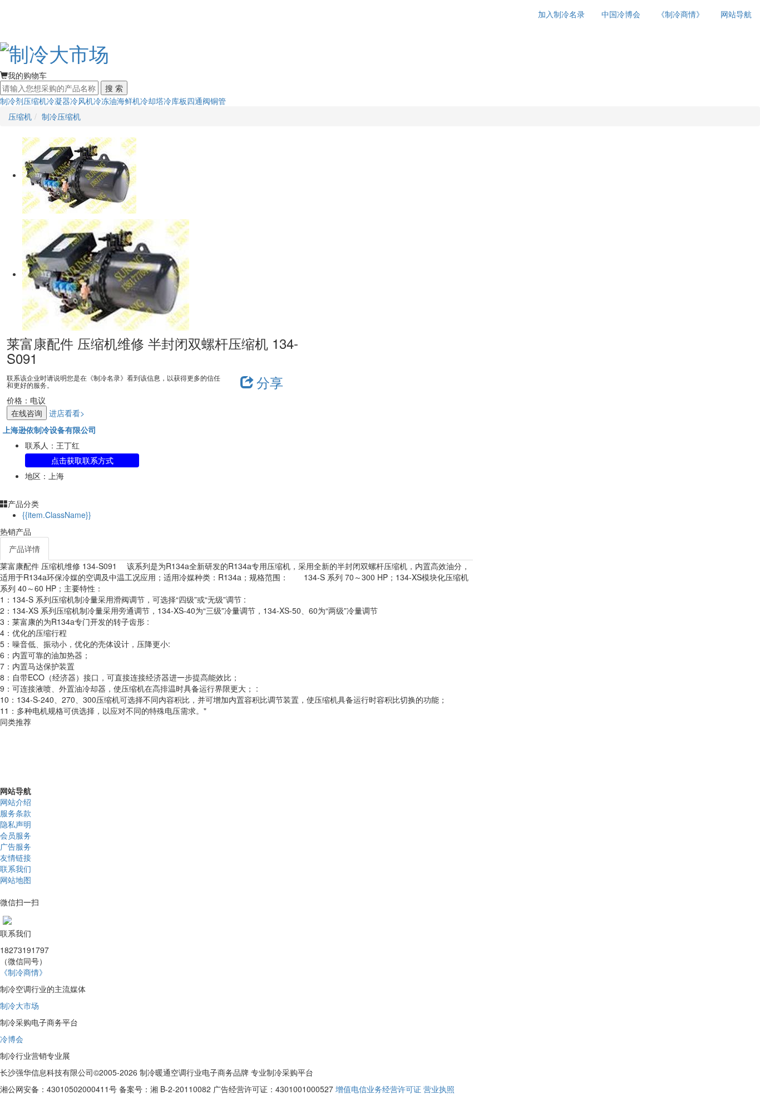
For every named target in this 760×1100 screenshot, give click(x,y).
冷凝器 (58, 100)
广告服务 (15, 846)
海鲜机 (128, 100)
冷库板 (175, 100)
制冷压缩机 (61, 116)
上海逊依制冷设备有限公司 (49, 429)
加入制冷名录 (561, 13)
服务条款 (15, 812)
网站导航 (736, 13)
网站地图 (15, 879)
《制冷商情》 (680, 13)
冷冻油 (105, 100)
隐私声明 (15, 824)
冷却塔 (152, 100)
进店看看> (67, 412)
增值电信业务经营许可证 (378, 1088)
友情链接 (15, 857)
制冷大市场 (19, 1005)
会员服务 (15, 835)
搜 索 (114, 87)
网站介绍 (15, 801)
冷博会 (11, 1038)
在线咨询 (26, 412)
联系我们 (15, 868)
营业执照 (439, 1088)
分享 (269, 382)
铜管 (218, 100)
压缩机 (35, 100)
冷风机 (81, 100)
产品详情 (24, 548)
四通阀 (198, 100)
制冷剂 (11, 100)
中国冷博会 (620, 13)
